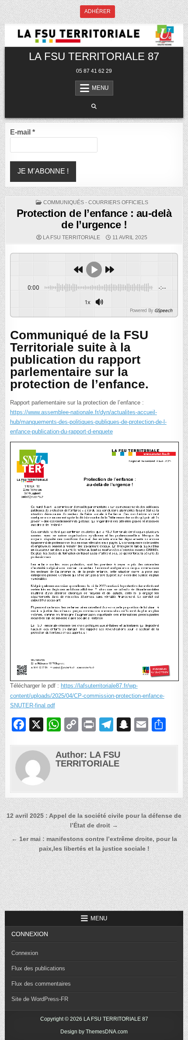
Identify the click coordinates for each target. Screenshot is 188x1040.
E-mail (22, 132)
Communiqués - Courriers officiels (95, 202)
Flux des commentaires (41, 983)
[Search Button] (94, 106)
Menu (100, 88)
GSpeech (163, 310)
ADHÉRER (97, 11)
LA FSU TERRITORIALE (71, 237)
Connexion (24, 953)
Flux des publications (38, 968)
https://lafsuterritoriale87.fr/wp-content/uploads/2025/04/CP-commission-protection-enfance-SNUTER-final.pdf (87, 695)
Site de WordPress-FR (39, 999)
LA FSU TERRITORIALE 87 (94, 56)
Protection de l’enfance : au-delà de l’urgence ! (94, 219)
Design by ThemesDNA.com (94, 1032)
